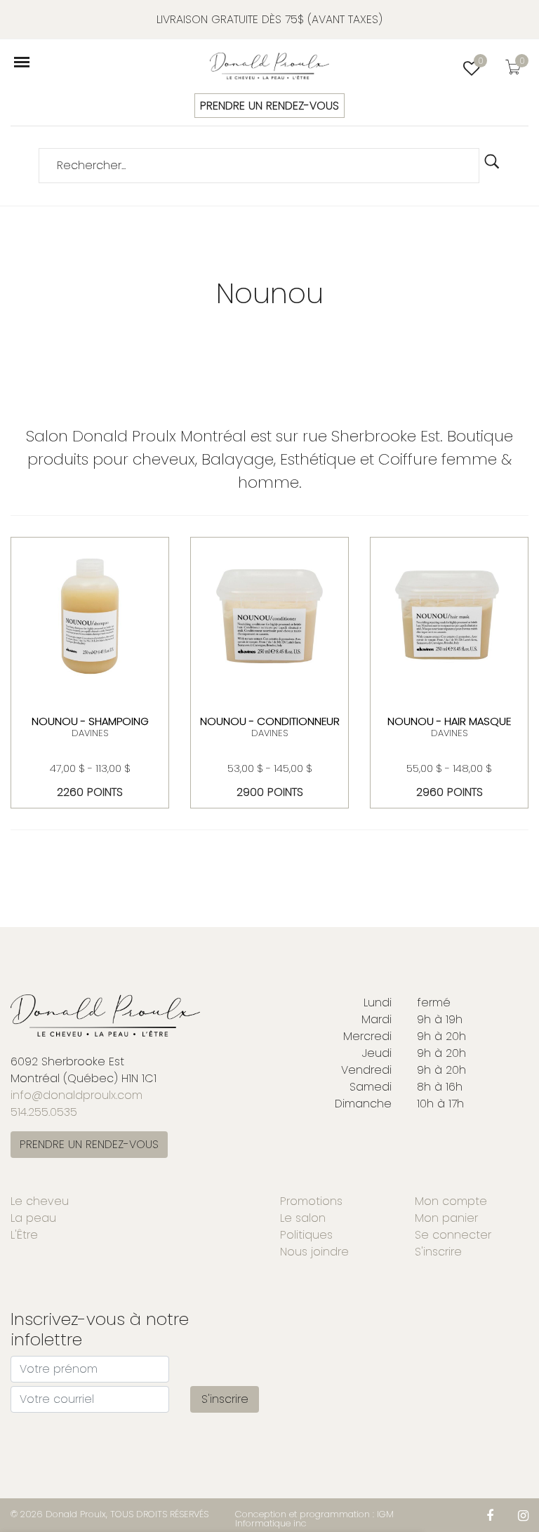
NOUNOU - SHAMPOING (90, 721)
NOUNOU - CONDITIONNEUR (270, 721)
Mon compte (451, 1201)
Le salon (303, 1218)
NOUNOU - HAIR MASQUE (449, 721)
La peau (33, 1218)
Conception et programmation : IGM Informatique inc (314, 1518)
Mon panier (446, 1218)
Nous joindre (314, 1252)
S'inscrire (438, 1252)
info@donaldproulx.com (76, 1095)
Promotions (311, 1201)
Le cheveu (40, 1201)
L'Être (24, 1235)
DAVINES (90, 733)
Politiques (306, 1235)
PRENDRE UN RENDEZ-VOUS (269, 106)
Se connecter (453, 1235)
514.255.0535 (44, 1112)
